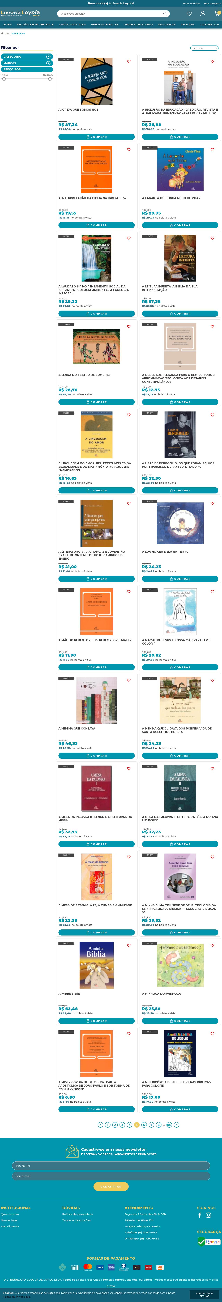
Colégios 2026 (209, 24)
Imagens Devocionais (138, 24)
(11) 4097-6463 (147, 1232)
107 (169, 1125)
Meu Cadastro (212, 3)
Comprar (99, 136)
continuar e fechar (204, 1295)
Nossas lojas (9, 1220)
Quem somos (10, 1214)
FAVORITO (128, 61)
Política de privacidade (77, 1214)
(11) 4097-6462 (149, 1238)
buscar (165, 13)
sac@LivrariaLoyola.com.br (142, 1226)
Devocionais (167, 24)
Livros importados (72, 24)
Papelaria (187, 24)
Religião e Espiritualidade (35, 24)
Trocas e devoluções (76, 1220)
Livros (7, 24)
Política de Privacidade (16, 1296)
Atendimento (10, 1226)
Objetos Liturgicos (105, 24)
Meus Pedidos (191, 3)
